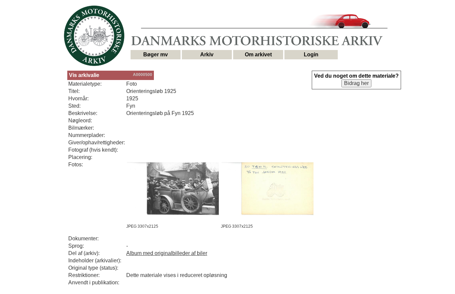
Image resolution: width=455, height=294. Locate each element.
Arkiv (207, 54)
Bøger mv (155, 54)
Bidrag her (356, 83)
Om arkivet (258, 54)
